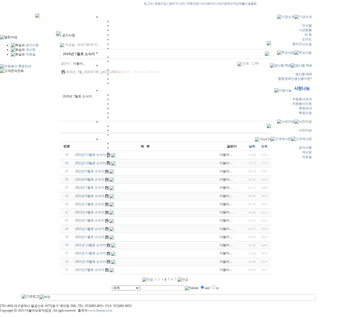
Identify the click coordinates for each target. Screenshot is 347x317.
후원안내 (305, 108)
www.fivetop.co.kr (100, 310)
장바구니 (177, 3)
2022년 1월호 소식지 (89, 237)
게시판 (307, 152)
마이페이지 (208, 3)
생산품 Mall (303, 74)
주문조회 (193, 3)
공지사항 (305, 148)
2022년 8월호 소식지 (89, 179)
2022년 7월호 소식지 (89, 187)
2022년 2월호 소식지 (89, 229)
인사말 (307, 25)
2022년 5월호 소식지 (89, 204)
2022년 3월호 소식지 (89, 220)
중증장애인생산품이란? (295, 79)
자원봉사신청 (302, 104)
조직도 (307, 39)
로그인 (148, 3)
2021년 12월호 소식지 (90, 245)
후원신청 (305, 113)
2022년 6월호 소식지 (89, 196)
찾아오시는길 (302, 44)
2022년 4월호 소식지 (89, 212)
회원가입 (161, 3)
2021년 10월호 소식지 (90, 262)
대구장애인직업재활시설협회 (237, 3)
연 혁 (308, 35)
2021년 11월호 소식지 (90, 253)
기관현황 (305, 30)
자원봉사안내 (302, 99)
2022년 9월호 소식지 (89, 171)
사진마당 (305, 130)
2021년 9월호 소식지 (89, 270)
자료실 (307, 157)
